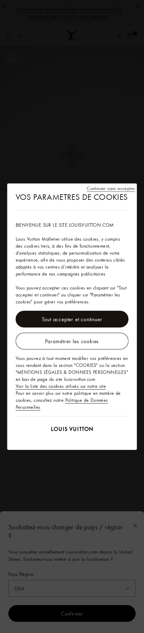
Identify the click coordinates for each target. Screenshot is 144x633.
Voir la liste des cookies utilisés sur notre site (61, 386)
